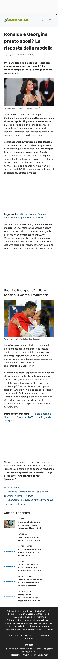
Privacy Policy (29, 655)
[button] (43, 20)
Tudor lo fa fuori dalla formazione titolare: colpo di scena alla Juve (29, 567)
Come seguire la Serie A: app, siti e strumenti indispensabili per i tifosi (29, 525)
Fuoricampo (14, 487)
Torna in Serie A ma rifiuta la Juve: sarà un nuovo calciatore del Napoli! (30, 582)
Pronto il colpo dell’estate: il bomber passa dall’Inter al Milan (29, 598)
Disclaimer (43, 655)
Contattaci (29, 638)
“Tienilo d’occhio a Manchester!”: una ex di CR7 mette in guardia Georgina (27, 417)
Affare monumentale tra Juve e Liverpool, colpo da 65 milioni (29, 552)
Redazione (15, 655)
